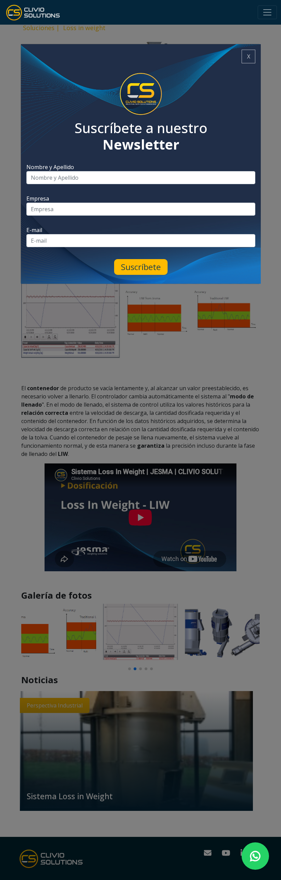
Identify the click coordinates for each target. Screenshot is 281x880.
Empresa (37, 198)
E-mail (34, 230)
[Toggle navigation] (267, 12)
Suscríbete (141, 266)
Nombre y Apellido (50, 167)
